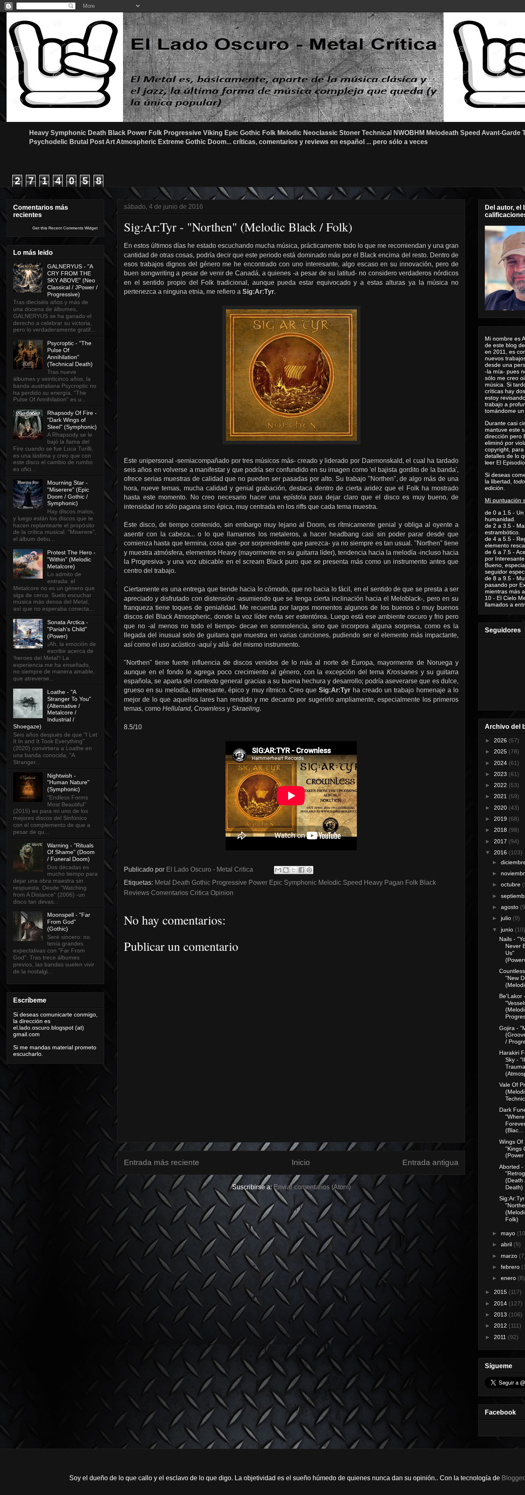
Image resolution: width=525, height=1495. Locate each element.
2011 (501, 1337)
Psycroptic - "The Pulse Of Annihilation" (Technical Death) (70, 353)
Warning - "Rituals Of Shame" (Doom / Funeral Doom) (71, 852)
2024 (501, 763)
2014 (501, 1303)
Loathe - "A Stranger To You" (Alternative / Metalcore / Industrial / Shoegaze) (52, 709)
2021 (501, 796)
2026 (501, 740)
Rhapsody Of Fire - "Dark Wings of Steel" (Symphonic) (72, 420)
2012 (501, 1325)
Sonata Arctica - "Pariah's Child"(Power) (67, 629)
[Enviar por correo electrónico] (278, 870)
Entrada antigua (430, 1162)
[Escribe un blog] (286, 870)
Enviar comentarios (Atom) (312, 1187)
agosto (510, 907)
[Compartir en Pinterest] (309, 870)
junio (508, 929)
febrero (511, 1267)
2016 (501, 852)
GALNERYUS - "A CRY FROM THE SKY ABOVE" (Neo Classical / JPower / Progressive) (72, 280)
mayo (509, 1233)
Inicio (301, 1162)
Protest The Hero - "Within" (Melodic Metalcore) (71, 559)
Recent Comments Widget (73, 228)
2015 (501, 1292)
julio (507, 918)
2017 (501, 841)
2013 (501, 1314)
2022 (501, 785)
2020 (501, 807)
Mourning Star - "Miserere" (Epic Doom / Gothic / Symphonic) (68, 492)
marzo (510, 1255)
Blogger (513, 1477)
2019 (501, 818)
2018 (501, 829)
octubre (511, 884)
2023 (501, 774)
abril (507, 1244)
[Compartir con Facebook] (301, 870)
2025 (501, 751)
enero (509, 1278)
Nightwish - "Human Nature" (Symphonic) (68, 782)
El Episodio (510, 462)
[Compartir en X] (294, 870)
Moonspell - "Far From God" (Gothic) (68, 921)
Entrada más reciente (161, 1162)
